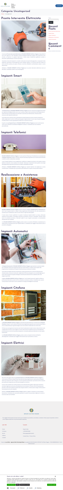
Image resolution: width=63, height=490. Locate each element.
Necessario (12, 488)
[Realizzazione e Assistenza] (23, 192)
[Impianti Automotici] (23, 248)
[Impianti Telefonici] (23, 144)
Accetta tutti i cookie (51, 484)
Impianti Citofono (13, 287)
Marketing (39, 488)
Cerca (49, 17)
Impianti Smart (11, 75)
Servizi (12, 6)
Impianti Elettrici (12, 343)
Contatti (13, 7)
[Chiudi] (55, 476)
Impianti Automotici (14, 231)
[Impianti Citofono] (23, 305)
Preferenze (22, 488)
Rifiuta (18, 484)
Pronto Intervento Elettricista (21, 18)
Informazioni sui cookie (25, 484)
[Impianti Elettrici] (23, 360)
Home (12, 4)
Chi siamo (13, 5)
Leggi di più (13, 482)
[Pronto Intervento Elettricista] (23, 36)
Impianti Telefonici (13, 132)
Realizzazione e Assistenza (19, 174)
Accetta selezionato (11, 484)
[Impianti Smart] (23, 93)
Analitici (31, 488)
